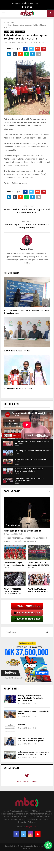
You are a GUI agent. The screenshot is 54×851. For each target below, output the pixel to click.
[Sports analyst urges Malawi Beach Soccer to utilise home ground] (15, 552)
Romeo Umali (11, 42)
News (22, 31)
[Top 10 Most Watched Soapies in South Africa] (39, 579)
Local (12, 31)
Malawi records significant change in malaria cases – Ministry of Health (33, 753)
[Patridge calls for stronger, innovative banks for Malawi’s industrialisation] (10, 699)
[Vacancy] (10, 728)
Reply (19, 782)
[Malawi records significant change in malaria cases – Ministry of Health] (10, 755)
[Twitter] (23, 834)
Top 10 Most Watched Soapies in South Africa (38, 590)
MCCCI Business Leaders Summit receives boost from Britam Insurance (26, 312)
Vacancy (21, 724)
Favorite (34, 782)
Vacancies (16, 3)
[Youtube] (37, 834)
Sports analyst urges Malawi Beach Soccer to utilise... (14, 565)
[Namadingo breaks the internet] (27, 512)
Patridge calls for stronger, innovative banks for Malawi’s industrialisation (30, 698)
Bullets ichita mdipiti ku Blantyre (18, 388)
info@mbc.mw (32, 827)
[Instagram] (30, 834)
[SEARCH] (47, 632)
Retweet (26, 782)
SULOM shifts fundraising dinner (18, 350)
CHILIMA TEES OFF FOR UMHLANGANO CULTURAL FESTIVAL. (38, 565)
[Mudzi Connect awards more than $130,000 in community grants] (10, 741)
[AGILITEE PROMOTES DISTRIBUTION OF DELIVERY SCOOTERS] (15, 579)
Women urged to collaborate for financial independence (27, 226)
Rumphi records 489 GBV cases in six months (33, 712)
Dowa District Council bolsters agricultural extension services (27, 211)
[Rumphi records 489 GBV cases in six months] (10, 714)
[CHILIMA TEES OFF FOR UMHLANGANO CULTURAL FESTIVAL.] (39, 552)
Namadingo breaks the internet (22, 531)
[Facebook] (16, 834)
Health (7, 31)
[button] (48, 845)
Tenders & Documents (30, 3)
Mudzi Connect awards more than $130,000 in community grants (32, 739)
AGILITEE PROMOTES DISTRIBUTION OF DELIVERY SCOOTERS (12, 591)
